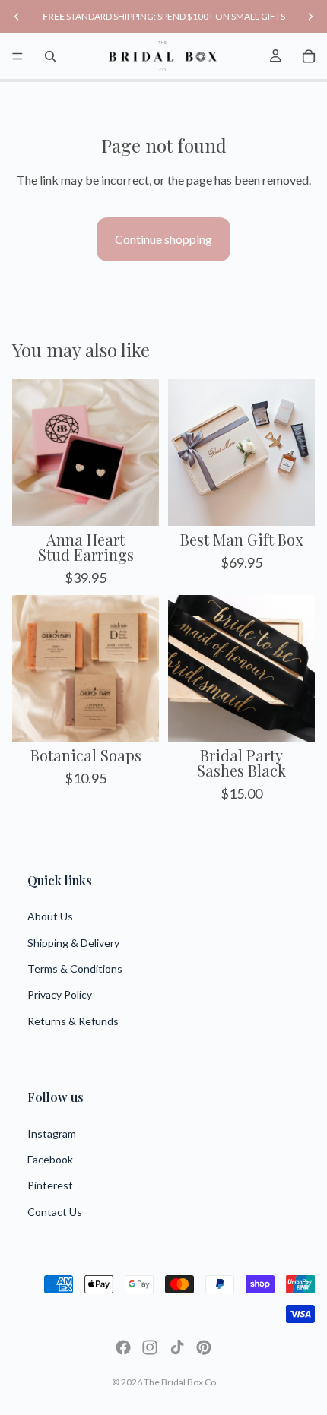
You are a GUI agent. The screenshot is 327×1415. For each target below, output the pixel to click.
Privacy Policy (59, 994)
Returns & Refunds (73, 1021)
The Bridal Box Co (180, 1382)
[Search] (50, 56)
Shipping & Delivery (73, 942)
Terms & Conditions (74, 968)
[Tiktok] (177, 1347)
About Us (50, 916)
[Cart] (308, 56)
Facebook (50, 1159)
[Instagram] (150, 1347)
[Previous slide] (16, 16)
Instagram (51, 1133)
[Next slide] (310, 16)
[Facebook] (123, 1347)
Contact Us (54, 1211)
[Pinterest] (204, 1347)
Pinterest (50, 1185)
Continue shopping (163, 239)
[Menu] (17, 56)
